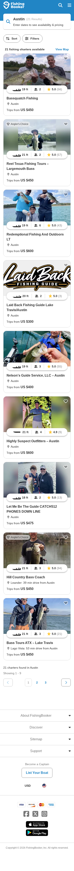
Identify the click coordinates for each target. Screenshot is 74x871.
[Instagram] (44, 814)
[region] (37, 89)
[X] (35, 814)
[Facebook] (26, 814)
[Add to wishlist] (65, 58)
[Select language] (44, 785)
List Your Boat (37, 772)
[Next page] (66, 682)
